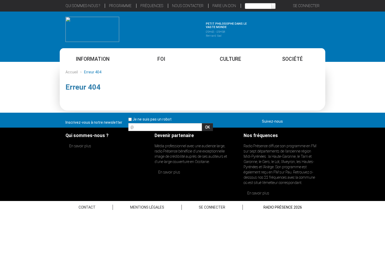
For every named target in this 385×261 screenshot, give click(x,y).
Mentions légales (147, 207)
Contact (87, 207)
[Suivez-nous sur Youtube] (306, 120)
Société (292, 59)
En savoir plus (79, 146)
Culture (230, 59)
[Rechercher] (273, 6)
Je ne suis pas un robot (152, 119)
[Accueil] (92, 29)
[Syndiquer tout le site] (315, 120)
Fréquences (151, 6)
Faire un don (224, 6)
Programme (120, 6)
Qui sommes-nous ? (82, 6)
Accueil (71, 72)
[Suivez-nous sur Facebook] (288, 120)
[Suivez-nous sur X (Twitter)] (297, 120)
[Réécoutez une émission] (293, 28)
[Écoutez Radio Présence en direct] (178, 28)
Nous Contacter (188, 6)
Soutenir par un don (359, 118)
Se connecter (306, 6)
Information (92, 59)
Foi (161, 59)
